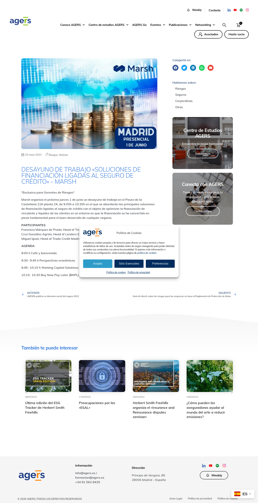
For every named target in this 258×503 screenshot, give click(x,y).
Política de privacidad (139, 272)
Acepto (97, 263)
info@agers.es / (86, 473)
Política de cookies (116, 272)
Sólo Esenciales (129, 263)
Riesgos (53, 154)
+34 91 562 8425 (87, 482)
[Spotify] (241, 10)
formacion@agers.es (89, 477)
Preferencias (160, 263)
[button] (196, 10)
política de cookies (147, 253)
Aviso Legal (175, 498)
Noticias (63, 154)
